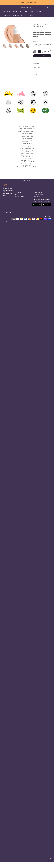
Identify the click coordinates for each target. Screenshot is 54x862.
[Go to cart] (49, 8)
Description (36, 63)
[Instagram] (47, 216)
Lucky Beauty (15, 221)
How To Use (36, 67)
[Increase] (39, 51)
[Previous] (6, 32)
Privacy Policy (37, 196)
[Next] (26, 32)
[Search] (45, 8)
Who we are (18, 192)
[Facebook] (45, 216)
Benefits (35, 71)
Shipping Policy (38, 192)
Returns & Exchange (20, 196)
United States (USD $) (44, 1)
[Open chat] (50, 858)
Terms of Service (38, 194)
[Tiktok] (49, 216)
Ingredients (36, 75)
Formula (35, 30)
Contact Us (18, 194)
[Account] (47, 8)
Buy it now (42, 55)
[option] (16, 32)
